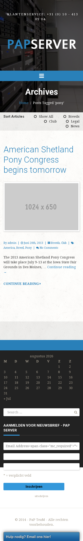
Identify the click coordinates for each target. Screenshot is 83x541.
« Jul (7, 398)
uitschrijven (41, 496)
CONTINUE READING (21, 284)
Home (23, 103)
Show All (46, 116)
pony (28, 247)
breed (20, 247)
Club (53, 121)
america (9, 247)
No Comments (49, 247)
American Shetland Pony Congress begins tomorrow (38, 160)
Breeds (74, 116)
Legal (75, 121)
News (75, 126)
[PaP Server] (41, 44)
